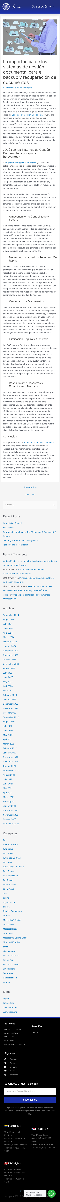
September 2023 (11, 664)
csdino (6, 898)
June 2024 (8, 628)
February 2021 (9, 801)
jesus (5, 595)
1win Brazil (8, 853)
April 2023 (8, 686)
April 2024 (8, 633)
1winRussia (8, 880)
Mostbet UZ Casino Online (15, 938)
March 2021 (8, 797)
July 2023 (7, 673)
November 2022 (10, 708)
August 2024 (9, 619)
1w (4, 840)
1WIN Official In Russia (13, 867)
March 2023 (9, 690)
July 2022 (7, 726)
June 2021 (8, 784)
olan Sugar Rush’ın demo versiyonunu (20, 540)
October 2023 (9, 659)
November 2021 (10, 761)
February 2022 (10, 748)
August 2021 (9, 775)
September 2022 (11, 717)
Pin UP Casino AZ (11, 955)
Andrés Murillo (9, 561)
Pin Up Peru (8, 960)
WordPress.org (10, 1012)
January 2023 (9, 699)
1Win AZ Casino (10, 844)
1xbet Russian (9, 884)
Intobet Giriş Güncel (12, 523)
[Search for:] (30, 505)
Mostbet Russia (10, 929)
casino (6, 893)
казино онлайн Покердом (15, 545)
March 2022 (8, 744)
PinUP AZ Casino (11, 964)
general (6, 907)
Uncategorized (10, 978)
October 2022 (9, 713)
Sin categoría (9, 969)
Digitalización (9, 902)
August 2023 (9, 668)
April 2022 (8, 739)
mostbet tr (8, 933)
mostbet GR (8, 924)
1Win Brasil (8, 849)
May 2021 (7, 788)
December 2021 (10, 757)
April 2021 (7, 793)
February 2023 (10, 695)
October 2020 (9, 819)
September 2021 (10, 770)
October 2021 (9, 766)
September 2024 (11, 615)
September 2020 (11, 824)
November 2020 (10, 815)
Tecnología (9, 88)
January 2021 (9, 806)
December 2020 (10, 810)
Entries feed (8, 1003)
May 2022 (8, 735)
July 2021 (7, 779)
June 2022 (8, 730)
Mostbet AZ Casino (12, 920)
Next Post (30, 494)
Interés (6, 915)
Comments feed (10, 1007)
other (5, 947)
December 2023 (10, 650)
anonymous (8, 889)
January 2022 (9, 753)
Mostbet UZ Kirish (11, 942)
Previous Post (30, 487)
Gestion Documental (12, 911)
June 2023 (8, 677)
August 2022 (9, 721)
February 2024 (10, 642)
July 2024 (7, 624)
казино (6, 982)
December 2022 (10, 704)
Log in (6, 998)
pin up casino (9, 951)
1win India (7, 862)
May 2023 (8, 681)
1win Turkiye (9, 871)
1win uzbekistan (10, 875)
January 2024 (9, 646)
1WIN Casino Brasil (12, 858)
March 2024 (9, 637)
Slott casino (8, 527)
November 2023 (10, 655)
